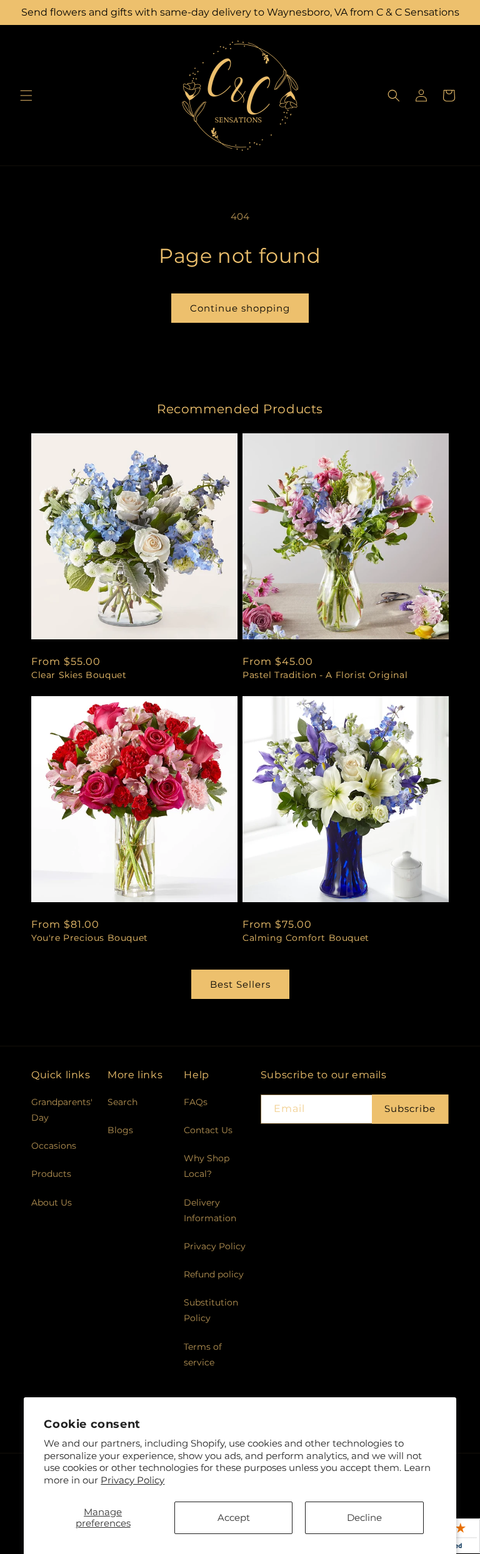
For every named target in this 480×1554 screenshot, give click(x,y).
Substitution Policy (211, 1310)
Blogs (120, 1130)
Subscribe (410, 1108)
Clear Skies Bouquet (78, 675)
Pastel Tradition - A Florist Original (325, 675)
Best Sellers (240, 984)
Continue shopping (240, 308)
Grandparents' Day (61, 1109)
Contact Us (208, 1130)
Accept (234, 1517)
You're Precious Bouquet (89, 937)
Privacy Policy (132, 1480)
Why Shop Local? (206, 1166)
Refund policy (214, 1274)
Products (51, 1173)
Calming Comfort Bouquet (305, 937)
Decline (364, 1517)
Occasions (53, 1145)
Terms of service (203, 1354)
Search (123, 1102)
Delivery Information (210, 1210)
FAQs (196, 1102)
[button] (26, 95)
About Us (51, 1202)
